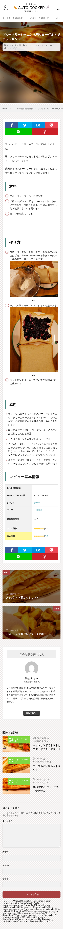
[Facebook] (11, 125)
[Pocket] (51, 125)
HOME (8, 108)
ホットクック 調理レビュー (15, 18)
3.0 (46, 536)
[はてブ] (38, 125)
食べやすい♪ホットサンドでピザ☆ (46, 788)
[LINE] (18, 131)
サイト (6, 879)
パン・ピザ (12, 48)
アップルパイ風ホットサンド (46, 767)
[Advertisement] (31, 83)
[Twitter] (24, 125)
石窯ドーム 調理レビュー (41, 18)
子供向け (38, 510)
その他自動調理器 (25, 108)
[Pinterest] (45, 131)
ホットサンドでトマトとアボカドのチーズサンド (46, 747)
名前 (5, 852)
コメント (7, 821)
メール (6, 865)
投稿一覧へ (31, 712)
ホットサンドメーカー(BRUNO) (39, 45)
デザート (38, 502)
